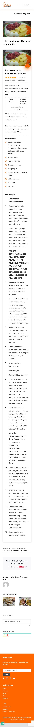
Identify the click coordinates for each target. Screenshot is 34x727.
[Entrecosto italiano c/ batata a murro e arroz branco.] (25, 601)
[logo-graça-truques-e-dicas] (7, 3)
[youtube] (14, 678)
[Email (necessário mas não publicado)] (26, 567)
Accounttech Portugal (18, 720)
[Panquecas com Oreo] (9, 601)
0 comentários (24, 550)
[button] (4, 601)
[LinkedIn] (14, 567)
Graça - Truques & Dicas (10, 548)
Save (22, 566)
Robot (18, 550)
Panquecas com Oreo (9, 599)
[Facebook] (8, 567)
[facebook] (3, 678)
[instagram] (7, 678)
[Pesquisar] (27, 4)
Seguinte (26, 13)
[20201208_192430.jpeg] (17, 29)
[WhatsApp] (17, 567)
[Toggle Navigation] (18, 5)
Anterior (19, 13)
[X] (11, 567)
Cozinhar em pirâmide (11, 550)
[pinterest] (10, 678)
